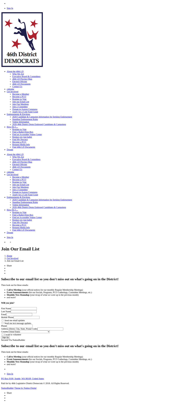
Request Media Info (21, 144)
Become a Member (20, 94)
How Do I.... (12, 210)
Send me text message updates (17, 323)
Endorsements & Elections (18, 197)
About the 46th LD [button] (15, 71)
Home (9, 256)
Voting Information (20, 122)
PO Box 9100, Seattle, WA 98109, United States (22, 378)
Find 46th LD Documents (23, 147)
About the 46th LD (15, 154)
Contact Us (17, 86)
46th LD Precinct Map (22, 79)
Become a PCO (19, 96)
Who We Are (18, 74)
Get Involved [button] (12, 91)
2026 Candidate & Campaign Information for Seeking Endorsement (42, 117)
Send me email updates (14, 320)
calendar (10, 89)
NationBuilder (7, 388)
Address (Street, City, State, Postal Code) (19, 329)
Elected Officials (19, 81)
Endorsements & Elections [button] (18, 114)
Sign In (10, 8)
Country (4, 331)
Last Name (6, 311)
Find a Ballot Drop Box (22, 132)
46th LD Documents (21, 84)
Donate (10, 149)
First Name (6, 308)
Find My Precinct (20, 139)
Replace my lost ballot (22, 137)
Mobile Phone (7, 317)
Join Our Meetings (20, 104)
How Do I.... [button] (12, 127)
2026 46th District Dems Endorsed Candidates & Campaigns (39, 124)
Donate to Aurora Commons (24, 109)
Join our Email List (20, 101)
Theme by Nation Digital (25, 388)
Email (3, 314)
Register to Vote (19, 99)
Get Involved (12, 174)
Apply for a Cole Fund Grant (25, 112)
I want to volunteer (12, 334)
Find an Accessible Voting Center (27, 134)
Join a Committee (20, 107)
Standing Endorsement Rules (25, 119)
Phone (4, 326)
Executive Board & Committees (26, 76)
